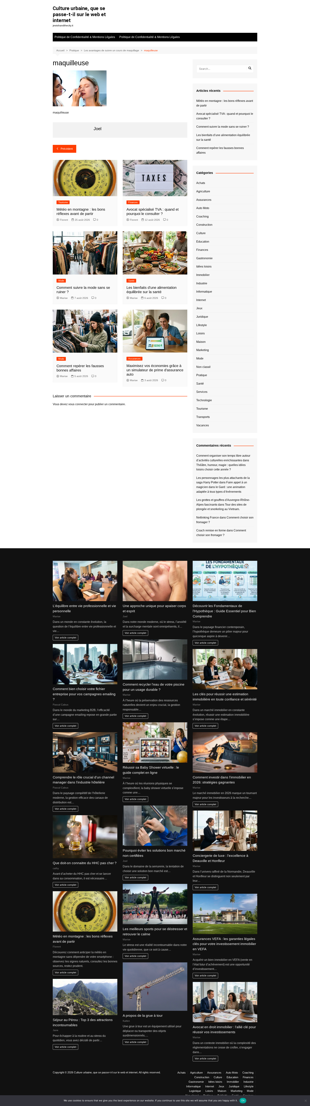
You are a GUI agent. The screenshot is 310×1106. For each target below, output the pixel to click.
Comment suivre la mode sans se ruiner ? (222, 126)
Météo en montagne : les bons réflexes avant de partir (224, 103)
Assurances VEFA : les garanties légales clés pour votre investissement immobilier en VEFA (224, 944)
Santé (131, 280)
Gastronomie (204, 258)
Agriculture (203, 191)
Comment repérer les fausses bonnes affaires (220, 150)
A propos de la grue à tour (143, 1015)
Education (202, 241)
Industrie (201, 283)
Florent (64, 219)
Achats (200, 182)
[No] (305, 1100)
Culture (201, 233)
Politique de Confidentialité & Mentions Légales (85, 37)
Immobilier (203, 274)
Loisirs (200, 333)
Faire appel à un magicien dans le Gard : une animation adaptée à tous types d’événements (221, 487)
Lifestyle (201, 325)
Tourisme (63, 202)
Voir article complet (65, 637)
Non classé (203, 366)
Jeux (199, 308)
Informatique (204, 291)
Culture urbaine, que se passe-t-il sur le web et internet (79, 14)
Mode (61, 280)
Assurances (134, 358)
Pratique (201, 375)
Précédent (67, 148)
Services (201, 391)
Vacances (202, 425)
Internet (201, 300)
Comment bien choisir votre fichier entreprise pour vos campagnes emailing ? (84, 694)
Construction (204, 224)
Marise (64, 298)
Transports (203, 416)
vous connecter (78, 404)
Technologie (204, 400)
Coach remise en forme (211, 530)
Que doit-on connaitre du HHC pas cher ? (85, 863)
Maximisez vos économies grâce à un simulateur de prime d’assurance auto (154, 370)
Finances (133, 202)
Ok (243, 1100)
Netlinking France (207, 517)
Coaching (202, 216)
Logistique (195, 1091)
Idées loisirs (204, 266)
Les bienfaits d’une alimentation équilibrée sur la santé (223, 137)
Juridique (202, 316)
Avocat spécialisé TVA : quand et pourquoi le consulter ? (224, 116)
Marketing (202, 350)
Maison (201, 341)
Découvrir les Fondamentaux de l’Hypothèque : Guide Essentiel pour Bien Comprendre (224, 611)
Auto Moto (202, 208)
